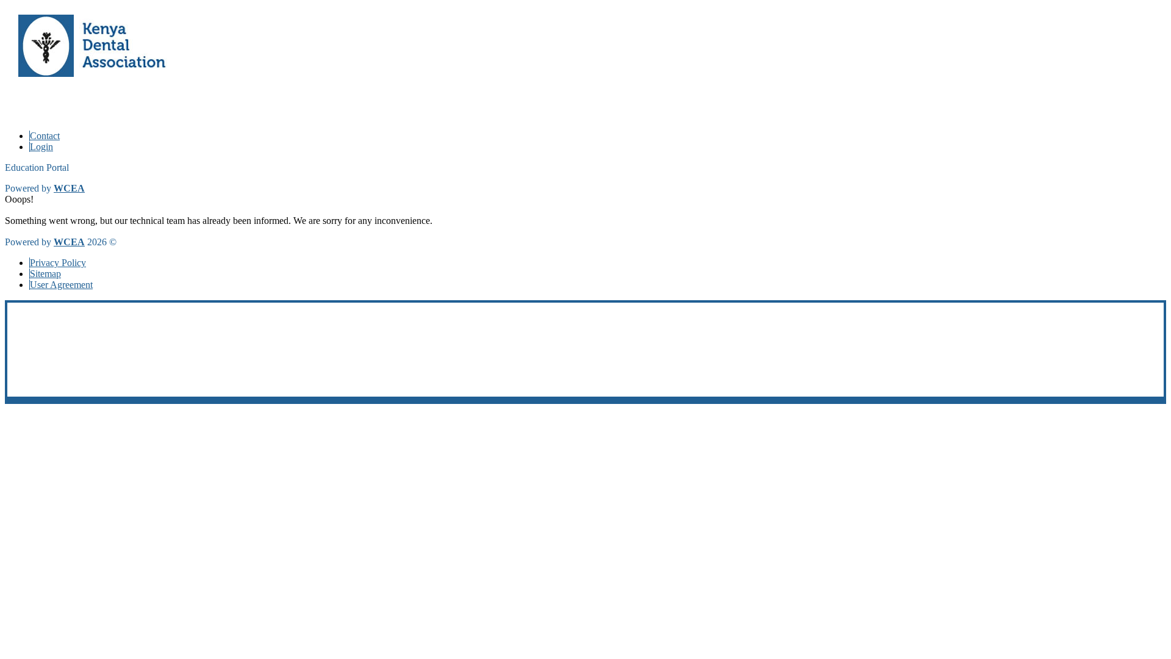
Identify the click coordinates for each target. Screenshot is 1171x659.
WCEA (69, 188)
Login (41, 147)
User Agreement (61, 284)
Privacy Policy (58, 262)
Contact (45, 136)
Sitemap (45, 273)
